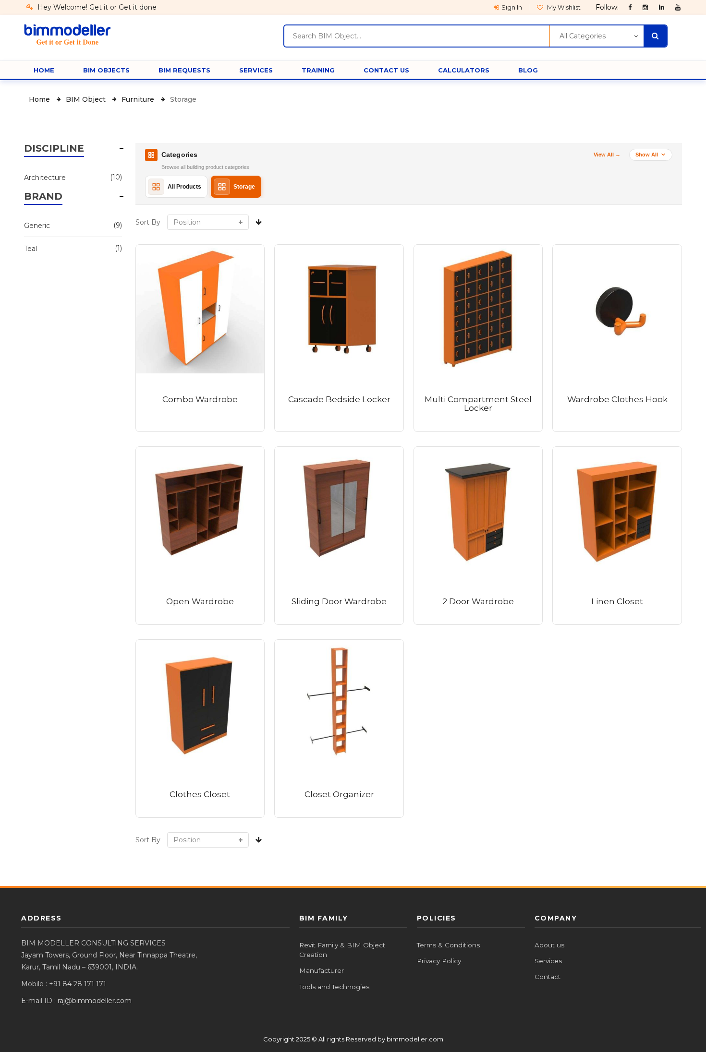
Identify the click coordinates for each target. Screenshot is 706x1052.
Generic (67, 225)
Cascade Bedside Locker (339, 399)
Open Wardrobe (200, 601)
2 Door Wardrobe (478, 601)
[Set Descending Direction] (259, 222)
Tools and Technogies (334, 987)
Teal (67, 248)
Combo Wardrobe (200, 399)
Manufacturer (321, 970)
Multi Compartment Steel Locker (478, 403)
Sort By (147, 222)
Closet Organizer (339, 794)
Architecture (67, 177)
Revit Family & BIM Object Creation (342, 949)
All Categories (583, 36)
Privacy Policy (439, 961)
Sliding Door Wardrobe (339, 601)
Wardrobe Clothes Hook (617, 399)
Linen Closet (617, 601)
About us (549, 945)
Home (40, 99)
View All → (607, 154)
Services (548, 961)
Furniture (139, 99)
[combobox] (416, 36)
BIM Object (87, 99)
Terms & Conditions (448, 945)
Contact (547, 976)
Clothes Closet (200, 794)
